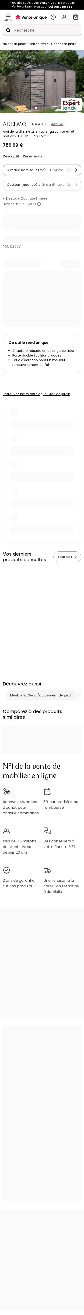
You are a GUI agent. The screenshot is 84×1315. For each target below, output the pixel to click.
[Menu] (8, 15)
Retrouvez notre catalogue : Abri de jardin (36, 394)
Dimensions (32, 156)
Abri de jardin (38, 44)
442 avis (57, 124)
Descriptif (11, 156)
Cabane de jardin (64, 44)
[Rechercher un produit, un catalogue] (8, 30)
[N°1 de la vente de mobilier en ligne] (31, 17)
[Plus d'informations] (39, 204)
